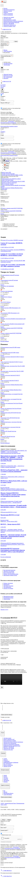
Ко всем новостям (5, 487)
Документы (6, 780)
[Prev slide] (2, 191)
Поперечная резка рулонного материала (13, 21)
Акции (5, 775)
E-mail (2, 93)
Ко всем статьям (4, 520)
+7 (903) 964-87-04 (7, 876)
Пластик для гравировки (7, 291)
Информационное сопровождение (11, 745)
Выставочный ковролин (9, 570)
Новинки (5, 12)
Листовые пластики (8, 585)
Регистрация (4, 126)
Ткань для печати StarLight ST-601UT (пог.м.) (12, 361)
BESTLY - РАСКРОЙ (8, 23)
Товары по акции (7, 11)
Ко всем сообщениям (6, 557)
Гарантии (5, 779)
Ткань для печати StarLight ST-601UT (10, 380)
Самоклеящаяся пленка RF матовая (9, 280)
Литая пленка (6, 599)
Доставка (5, 777)
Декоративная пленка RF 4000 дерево (10, 352)
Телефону (3, 131)
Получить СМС (4, 115)
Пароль (2, 138)
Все (4, 790)
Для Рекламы (6, 64)
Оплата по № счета (8, 749)
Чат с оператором (7, 77)
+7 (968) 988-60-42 (7, 870)
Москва (5, 50)
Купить (2, 213)
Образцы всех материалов (9, 743)
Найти (16, 41)
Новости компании (8, 14)
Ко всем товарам (5, 341)
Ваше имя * (3, 824)
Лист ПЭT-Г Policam (6, 302)
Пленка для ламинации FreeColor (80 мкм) (11, 408)
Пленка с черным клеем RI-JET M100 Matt (11, 210)
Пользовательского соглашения (8, 122)
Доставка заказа (7, 18)
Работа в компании (8, 765)
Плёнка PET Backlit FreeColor (8, 436)
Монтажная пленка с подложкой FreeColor (11, 399)
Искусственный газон (8, 572)
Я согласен (3, 858)
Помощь (5, 781)
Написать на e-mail (8, 75)
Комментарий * (4, 830)
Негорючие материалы (9, 9)
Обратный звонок (7, 74)
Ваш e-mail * (4, 827)
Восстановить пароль (12, 126)
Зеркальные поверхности (9, 25)
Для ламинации (7, 587)
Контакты (5, 78)
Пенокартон (6, 584)
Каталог (5, 8)
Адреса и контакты (8, 13)
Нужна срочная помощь (6, 714)
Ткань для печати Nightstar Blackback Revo (11, 389)
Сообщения (13, 449)
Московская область (8, 793)
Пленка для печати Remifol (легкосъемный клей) (12, 323)
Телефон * (3, 100)
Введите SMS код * (5, 102)
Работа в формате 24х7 (9, 739)
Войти (2, 146)
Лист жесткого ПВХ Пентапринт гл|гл (10, 313)
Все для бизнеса (7, 763)
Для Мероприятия (7, 63)
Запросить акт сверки (8, 17)
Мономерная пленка (8, 596)
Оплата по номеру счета (9, 26)
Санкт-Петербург (7, 51)
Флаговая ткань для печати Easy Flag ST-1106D (12, 371)
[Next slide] (5, 191)
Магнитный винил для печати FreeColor (10, 427)
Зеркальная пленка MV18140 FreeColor (10, 417)
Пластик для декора (8, 588)
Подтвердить (12, 115)
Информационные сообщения (10, 762)
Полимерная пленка (8, 597)
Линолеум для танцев (8, 571)
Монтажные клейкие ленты (10, 575)
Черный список (7, 766)
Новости (3, 449)
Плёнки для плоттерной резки (10, 574)
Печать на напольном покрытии (11, 22)
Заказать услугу (4, 609)
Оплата (5, 776)
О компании (6, 761)
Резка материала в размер (9, 19)
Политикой (11, 121)
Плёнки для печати (8, 583)
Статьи (7, 449)
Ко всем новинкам (5, 443)
